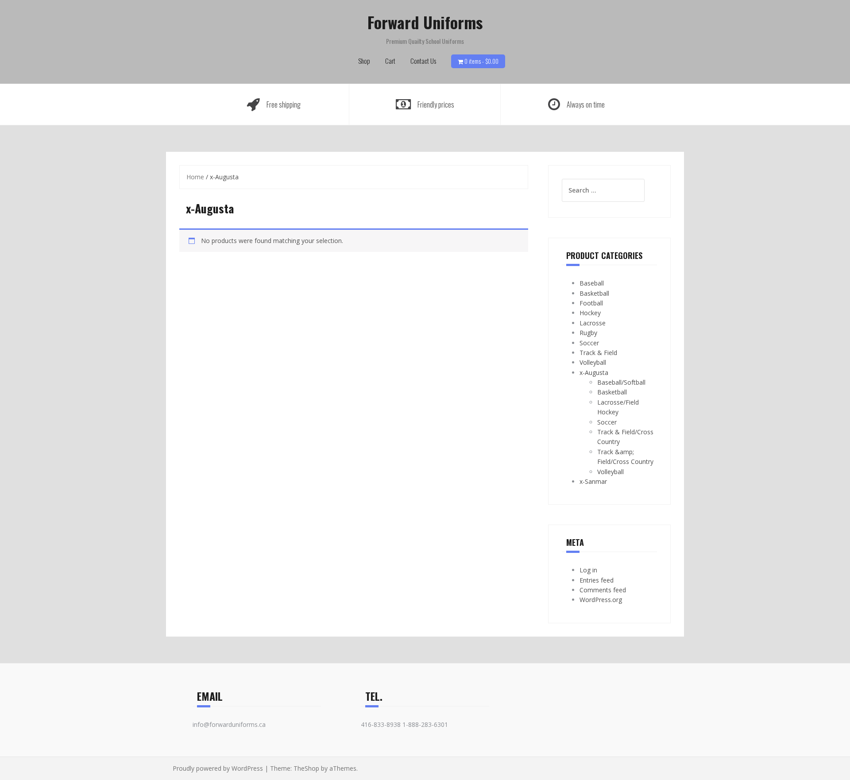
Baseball (592, 283)
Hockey (590, 313)
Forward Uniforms (425, 22)
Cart (390, 61)
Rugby (588, 332)
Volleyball (593, 362)
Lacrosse (593, 323)
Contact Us (423, 61)
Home (195, 177)
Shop (364, 61)
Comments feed (603, 590)
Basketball (594, 293)
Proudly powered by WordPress (218, 768)
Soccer (589, 343)
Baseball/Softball (621, 382)
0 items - (481, 61)
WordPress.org (601, 599)
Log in (588, 570)
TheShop (306, 768)
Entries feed (597, 580)
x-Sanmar (593, 481)
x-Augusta (594, 372)
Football (591, 303)
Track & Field (598, 352)
